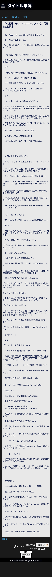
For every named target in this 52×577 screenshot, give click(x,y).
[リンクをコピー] (15, 546)
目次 (25, 16)
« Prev (5, 16)
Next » (15, 16)
